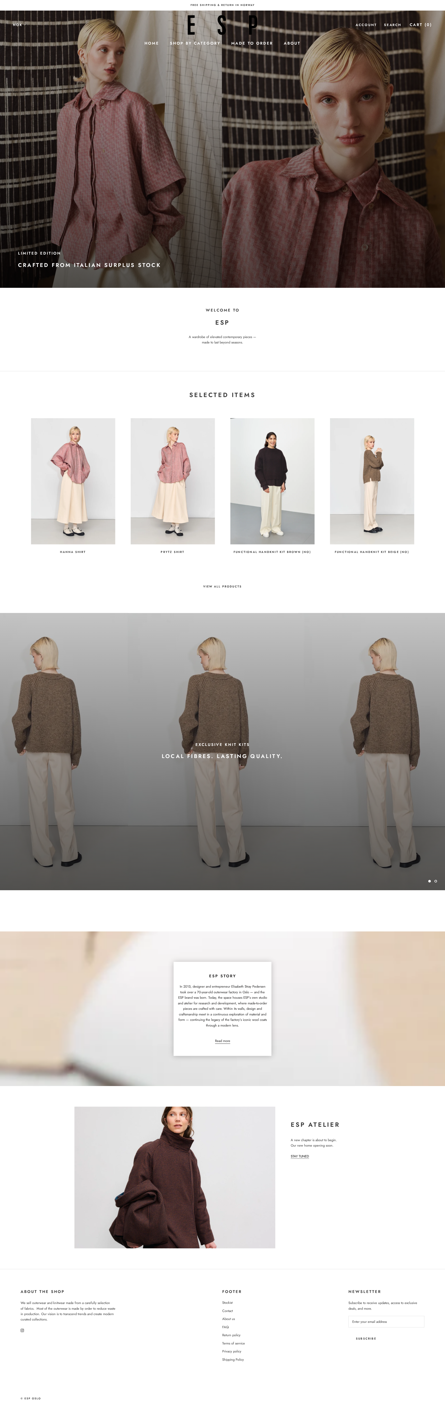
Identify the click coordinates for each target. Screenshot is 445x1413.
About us (228, 1318)
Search (392, 24)
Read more (222, 1040)
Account (366, 24)
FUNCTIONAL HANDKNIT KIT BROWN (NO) (272, 552)
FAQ (225, 1327)
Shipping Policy (233, 1359)
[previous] (16, 483)
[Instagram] (22, 1330)
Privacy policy (231, 1351)
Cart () (421, 25)
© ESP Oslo (31, 1398)
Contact (227, 1310)
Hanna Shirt (73, 552)
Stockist (227, 1302)
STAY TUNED (300, 1156)
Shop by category (195, 43)
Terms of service (233, 1343)
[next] (429, 483)
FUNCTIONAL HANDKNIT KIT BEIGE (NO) (372, 552)
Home (151, 43)
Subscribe (366, 1338)
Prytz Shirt (172, 552)
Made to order (252, 43)
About (292, 43)
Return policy (231, 1335)
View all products (222, 586)
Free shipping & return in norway (223, 5)
